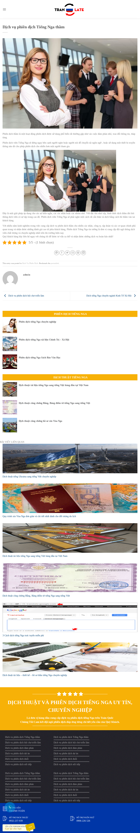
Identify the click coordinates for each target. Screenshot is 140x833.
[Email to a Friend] (72, 252)
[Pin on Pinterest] (78, 252)
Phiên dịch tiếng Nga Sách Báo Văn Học (39, 357)
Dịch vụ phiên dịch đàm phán (19, 748)
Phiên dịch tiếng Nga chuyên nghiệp (37, 322)
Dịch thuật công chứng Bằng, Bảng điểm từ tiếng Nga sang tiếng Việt (54, 403)
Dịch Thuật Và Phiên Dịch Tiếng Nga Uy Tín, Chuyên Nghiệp (70, 706)
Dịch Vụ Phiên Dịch (30, 263)
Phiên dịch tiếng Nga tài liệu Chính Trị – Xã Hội (44, 339)
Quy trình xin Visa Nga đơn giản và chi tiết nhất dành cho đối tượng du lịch (39, 516)
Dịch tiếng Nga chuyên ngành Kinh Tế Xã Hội (109, 295)
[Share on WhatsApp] (56, 252)
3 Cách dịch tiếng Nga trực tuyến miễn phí (23, 635)
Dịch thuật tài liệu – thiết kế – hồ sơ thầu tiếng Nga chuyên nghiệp (35, 675)
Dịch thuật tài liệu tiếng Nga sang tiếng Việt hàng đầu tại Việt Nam (53, 385)
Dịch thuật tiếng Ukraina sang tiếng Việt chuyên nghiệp (29, 476)
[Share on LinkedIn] (83, 252)
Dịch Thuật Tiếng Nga (70, 377)
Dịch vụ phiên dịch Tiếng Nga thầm (22, 737)
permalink (55, 263)
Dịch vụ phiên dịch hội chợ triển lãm (26, 295)
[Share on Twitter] (67, 252)
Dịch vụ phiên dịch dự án (17, 753)
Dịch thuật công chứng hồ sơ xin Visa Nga (40, 421)
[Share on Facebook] (61, 252)
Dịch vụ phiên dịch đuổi (17, 759)
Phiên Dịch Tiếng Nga (70, 314)
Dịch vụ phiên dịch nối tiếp (18, 764)
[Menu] (4, 9)
